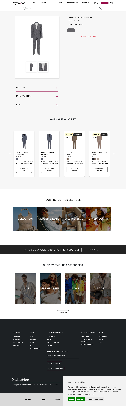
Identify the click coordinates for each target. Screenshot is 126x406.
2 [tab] (62, 183)
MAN (31, 336)
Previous (10, 154)
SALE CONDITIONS (53, 342)
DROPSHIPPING (87, 344)
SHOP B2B (85, 336)
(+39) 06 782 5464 (62, 352)
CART (101, 342)
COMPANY (16, 336)
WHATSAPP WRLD (57, 368)
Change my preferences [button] (95, 399)
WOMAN (33, 339)
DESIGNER (85, 3)
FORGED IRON (71, 30)
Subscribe (104, 3)
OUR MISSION (17, 339)
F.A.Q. (49, 339)
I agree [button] (71, 399)
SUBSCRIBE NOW (89, 250)
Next (114, 154)
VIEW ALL (62, 312)
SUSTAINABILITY (19, 342)
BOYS (32, 342)
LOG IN (101, 339)
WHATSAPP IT (56, 363)
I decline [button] (80, 399)
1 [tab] (59, 183)
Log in (97, 3)
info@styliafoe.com (58, 355)
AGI (31, 345)
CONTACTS (51, 336)
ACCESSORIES (35, 348)
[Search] (101, 8)
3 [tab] (65, 183)
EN (111, 3)
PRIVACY (50, 345)
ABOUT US (16, 345)
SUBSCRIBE (103, 336)
